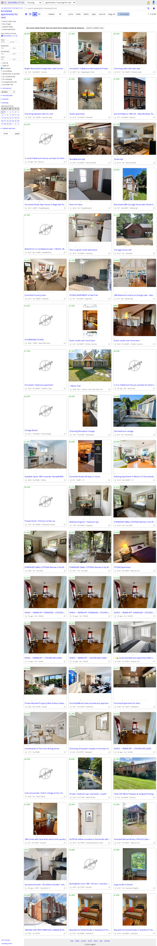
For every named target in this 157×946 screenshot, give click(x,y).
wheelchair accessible (11, 74)
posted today (8, 27)
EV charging (7, 79)
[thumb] (30, 14)
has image (7, 24)
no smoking (7, 71)
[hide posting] (64, 72)
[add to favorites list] (26, 72)
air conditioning (9, 76)
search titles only (9, 21)
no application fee (10, 82)
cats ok (5, 63)
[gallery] (35, 14)
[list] (26, 14)
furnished (6, 68)
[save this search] (154, 8)
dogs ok (6, 66)
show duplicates (9, 29)
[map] (39, 14)
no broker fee (8, 84)
